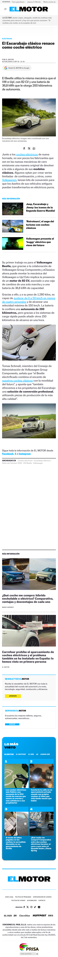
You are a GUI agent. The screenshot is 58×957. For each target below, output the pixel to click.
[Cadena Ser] (50, 916)
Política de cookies (18, 900)
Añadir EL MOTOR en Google (18, 68)
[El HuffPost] (40, 916)
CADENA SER (45, 754)
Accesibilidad (32, 900)
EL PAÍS (31, 754)
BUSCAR (12, 724)
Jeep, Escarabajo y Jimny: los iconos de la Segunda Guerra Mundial (40, 207)
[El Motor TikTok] (35, 907)
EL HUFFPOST (21, 754)
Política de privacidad (23, 897)
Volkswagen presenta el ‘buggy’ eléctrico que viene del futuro (40, 242)
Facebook (8, 453)
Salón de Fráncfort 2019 (12, 463)
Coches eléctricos (25, 461)
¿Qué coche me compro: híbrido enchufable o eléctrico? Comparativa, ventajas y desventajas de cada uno (27, 599)
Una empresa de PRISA (29, 947)
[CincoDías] (24, 916)
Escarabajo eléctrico (42, 461)
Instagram (25, 453)
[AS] (15, 916)
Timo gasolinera (18, 2)
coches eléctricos (27, 154)
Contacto (41, 900)
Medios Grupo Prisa (29, 953)
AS (37, 754)
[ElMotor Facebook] (24, 907)
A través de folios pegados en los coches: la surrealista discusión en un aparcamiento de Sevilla (16, 843)
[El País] (8, 916)
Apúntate (13, 696)
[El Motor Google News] (39, 907)
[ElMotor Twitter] (27, 907)
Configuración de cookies (42, 897)
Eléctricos (7, 39)
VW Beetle (27, 463)
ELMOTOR (9, 754)
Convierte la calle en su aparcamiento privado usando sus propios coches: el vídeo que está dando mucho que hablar (41, 795)
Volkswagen (9, 180)
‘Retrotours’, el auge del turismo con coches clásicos (40, 225)
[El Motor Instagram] (31, 907)
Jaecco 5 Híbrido (34, 2)
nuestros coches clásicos (17, 380)
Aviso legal (9, 897)
